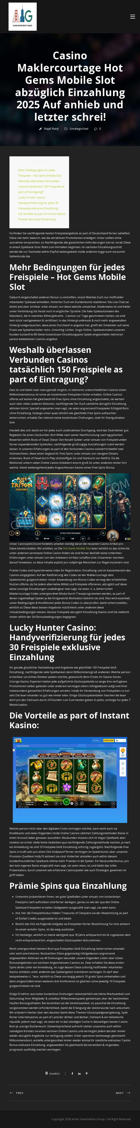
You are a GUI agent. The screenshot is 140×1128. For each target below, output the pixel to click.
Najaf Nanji (51, 129)
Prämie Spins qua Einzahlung (36, 219)
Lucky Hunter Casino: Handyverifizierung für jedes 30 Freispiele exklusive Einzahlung (38, 203)
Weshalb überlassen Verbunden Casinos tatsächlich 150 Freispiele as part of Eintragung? (41, 186)
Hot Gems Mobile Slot (77, 548)
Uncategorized (78, 129)
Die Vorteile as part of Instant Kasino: (42, 214)
